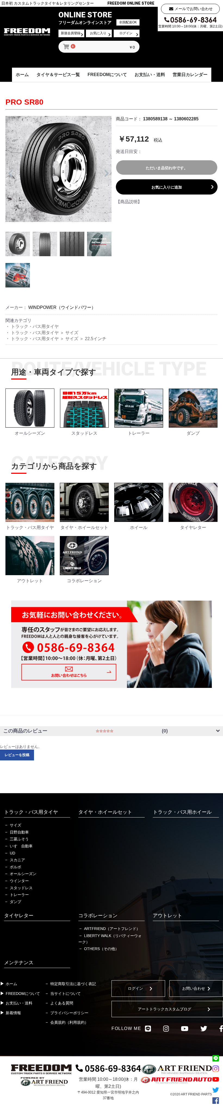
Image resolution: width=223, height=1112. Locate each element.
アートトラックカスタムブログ (164, 1009)
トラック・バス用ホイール (182, 812)
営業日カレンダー (190, 74)
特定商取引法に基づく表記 (73, 984)
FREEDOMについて (107, 74)
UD (12, 853)
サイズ (71, 332)
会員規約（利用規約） (69, 1022)
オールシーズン (23, 874)
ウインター (19, 881)
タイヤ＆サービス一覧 (58, 74)
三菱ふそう (19, 839)
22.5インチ (95, 338)
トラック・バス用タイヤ (35, 326)
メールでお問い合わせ (194, 9)
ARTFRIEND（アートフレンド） (112, 928)
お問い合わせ (193, 988)
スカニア (17, 860)
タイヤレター (18, 915)
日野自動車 (19, 832)
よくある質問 (61, 1003)
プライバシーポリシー (69, 1013)
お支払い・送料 (150, 74)
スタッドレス (21, 888)
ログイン (135, 988)
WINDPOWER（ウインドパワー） (62, 307)
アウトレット (167, 915)
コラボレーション (97, 915)
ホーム (22, 74)
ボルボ (15, 867)
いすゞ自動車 (21, 846)
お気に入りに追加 (166, 187)
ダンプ (15, 902)
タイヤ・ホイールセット (105, 812)
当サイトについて (65, 993)
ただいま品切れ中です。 (167, 168)
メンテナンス (18, 962)
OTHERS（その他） (101, 949)
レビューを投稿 (17, 755)
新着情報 (13, 1013)
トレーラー (19, 894)
